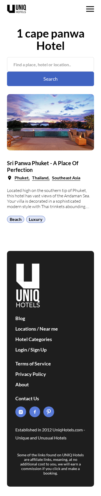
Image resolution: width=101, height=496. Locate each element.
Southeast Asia (66, 177)
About (22, 384)
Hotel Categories (33, 339)
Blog (20, 318)
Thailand (40, 177)
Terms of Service (33, 364)
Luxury (36, 219)
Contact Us (27, 398)
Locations (25, 329)
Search (50, 79)
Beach (16, 219)
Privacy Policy (30, 374)
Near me (49, 329)
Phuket (22, 177)
